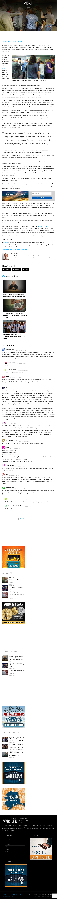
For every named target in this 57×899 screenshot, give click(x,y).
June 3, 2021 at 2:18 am (18, 388)
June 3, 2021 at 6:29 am (23, 441)
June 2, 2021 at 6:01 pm (21, 350)
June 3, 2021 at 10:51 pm (23, 370)
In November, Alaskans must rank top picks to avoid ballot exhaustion (16, 594)
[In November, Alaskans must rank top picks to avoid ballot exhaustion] (5, 595)
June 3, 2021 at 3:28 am (13, 423)
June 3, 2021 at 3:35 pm (20, 488)
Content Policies (45, 896)
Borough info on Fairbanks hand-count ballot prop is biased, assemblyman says (16, 658)
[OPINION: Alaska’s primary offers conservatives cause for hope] (5, 588)
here (6, 242)
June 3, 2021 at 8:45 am (15, 448)
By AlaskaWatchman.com (12, 41)
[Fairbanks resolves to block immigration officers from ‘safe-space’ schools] (5, 755)
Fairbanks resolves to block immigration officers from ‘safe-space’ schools (16, 754)
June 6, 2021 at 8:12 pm (28, 506)
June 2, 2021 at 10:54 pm (15, 377)
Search (22, 519)
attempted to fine (42, 226)
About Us (36, 894)
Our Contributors (43, 894)
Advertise (30, 894)
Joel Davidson (14, 253)
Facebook (7, 269)
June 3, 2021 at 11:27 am (20, 466)
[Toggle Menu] (28, 8)
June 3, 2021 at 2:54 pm (14, 475)
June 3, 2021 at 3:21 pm (22, 363)
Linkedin (26, 269)
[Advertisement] (13, 533)
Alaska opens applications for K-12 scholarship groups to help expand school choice (16, 739)
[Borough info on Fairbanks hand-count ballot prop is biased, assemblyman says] (5, 658)
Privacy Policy (37, 896)
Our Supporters (51, 894)
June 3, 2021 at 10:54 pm (23, 499)
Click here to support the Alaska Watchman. (14, 249)
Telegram (17, 269)
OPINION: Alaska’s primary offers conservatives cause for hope (17, 587)
